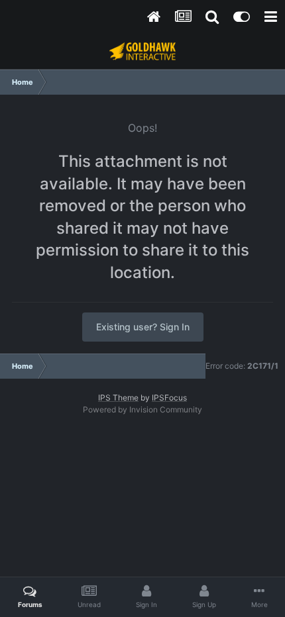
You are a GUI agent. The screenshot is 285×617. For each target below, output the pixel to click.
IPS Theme (118, 398)
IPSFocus (169, 398)
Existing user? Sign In (143, 326)
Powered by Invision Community (142, 409)
